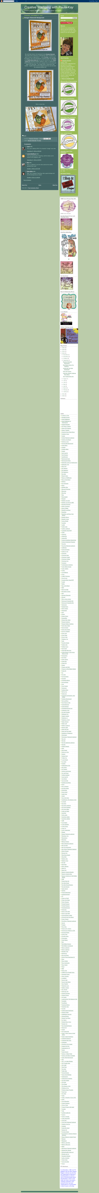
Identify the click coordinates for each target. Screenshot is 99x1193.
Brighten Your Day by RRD (68, 502)
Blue (63, 495)
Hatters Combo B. (66, 725)
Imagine (63, 763)
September (66, 360)
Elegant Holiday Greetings (67, 623)
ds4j (63, 612)
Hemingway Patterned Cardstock (69, 737)
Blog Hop (64, 493)
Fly (62, 672)
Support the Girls (65, 1046)
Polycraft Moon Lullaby (67, 915)
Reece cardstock (65, 947)
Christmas (64, 553)
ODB (63, 879)
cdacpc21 (64, 534)
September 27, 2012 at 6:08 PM (34, 160)
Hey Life (64, 739)
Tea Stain (64, 1069)
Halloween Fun (65, 714)
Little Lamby (64, 815)
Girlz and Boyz (65, 700)
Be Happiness (65, 470)
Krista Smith (64, 792)
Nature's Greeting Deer (67, 874)
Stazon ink (64, 1027)
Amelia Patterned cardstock (68, 437)
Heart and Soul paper (66, 731)
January (65, 391)
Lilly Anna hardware (66, 807)
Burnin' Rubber (65, 508)
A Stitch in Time (65, 415)
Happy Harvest (65, 721)
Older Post (55, 185)
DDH (63, 587)
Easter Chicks (65, 616)
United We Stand (65, 1128)
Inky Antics (64, 767)
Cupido (63, 582)
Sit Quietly (64, 997)
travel (63, 1099)
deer (63, 593)
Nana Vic (64, 868)
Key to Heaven (65, 786)
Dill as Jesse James (66, 599)
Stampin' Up (64, 1023)
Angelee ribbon (65, 449)
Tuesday (64, 1109)
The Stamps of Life (66, 1086)
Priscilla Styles (65, 936)
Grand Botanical (65, 704)
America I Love (65, 441)
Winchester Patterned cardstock (69, 1148)
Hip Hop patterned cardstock (68, 742)
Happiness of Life (66, 719)
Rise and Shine (65, 955)
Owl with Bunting (65, 886)
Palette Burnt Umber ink (32, 60)
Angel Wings (64, 445)
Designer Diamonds (50, 54)
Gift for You (64, 691)
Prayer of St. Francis (66, 928)
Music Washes (65, 866)
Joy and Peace (65, 773)
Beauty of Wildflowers (67, 477)
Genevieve (64, 688)
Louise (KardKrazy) (31, 153)
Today (63, 1095)
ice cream (64, 761)
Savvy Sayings (65, 976)
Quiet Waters (65, 940)
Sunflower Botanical (66, 1038)
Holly (63, 748)
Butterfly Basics (65, 517)
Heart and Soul (65, 729)
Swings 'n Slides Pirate (67, 1053)
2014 (63, 349)
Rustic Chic (64, 970)
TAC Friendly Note (66, 1063)
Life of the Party (65, 797)
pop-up (63, 923)
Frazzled (64, 678)
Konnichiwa (64, 790)
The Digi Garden (65, 1080)
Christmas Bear (65, 555)
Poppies (63, 924)
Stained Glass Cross (66, 1022)
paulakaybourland (66, 894)
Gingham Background (66, 699)
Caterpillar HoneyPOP (67, 530)
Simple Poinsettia (66, 993)
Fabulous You (65, 639)
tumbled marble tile (66, 1112)
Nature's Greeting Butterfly (68, 872)
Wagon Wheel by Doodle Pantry (69, 1137)
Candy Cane (64, 526)
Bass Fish (64, 466)
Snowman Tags (65, 1006)
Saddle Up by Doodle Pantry (68, 972)
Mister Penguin (65, 851)
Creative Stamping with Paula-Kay (48, 7)
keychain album (65, 788)
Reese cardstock (65, 949)
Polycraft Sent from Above (68, 917)
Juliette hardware (65, 775)
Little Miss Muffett (66, 818)
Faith (63, 641)
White (63, 1146)
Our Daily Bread (65, 883)
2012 (63, 353)
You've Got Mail (65, 1161)
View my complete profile (68, 78)
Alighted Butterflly (66, 424)
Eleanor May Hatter (66, 620)
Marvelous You (65, 836)
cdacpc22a (64, 536)
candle (63, 525)
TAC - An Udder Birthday (67, 1061)
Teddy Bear (64, 1071)
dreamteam (64, 610)
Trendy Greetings (66, 1103)
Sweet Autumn (65, 1051)
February (65, 389)
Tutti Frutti (64, 1120)
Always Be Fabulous (66, 428)
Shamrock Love (65, 985)
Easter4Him (64, 618)
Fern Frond (64, 648)
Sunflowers (64, 1042)
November (65, 356)
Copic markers (65, 568)
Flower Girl (64, 663)
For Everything (65, 676)
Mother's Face (65, 860)
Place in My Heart (66, 911)
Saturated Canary (66, 974)
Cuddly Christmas (66, 576)
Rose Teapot (64, 964)
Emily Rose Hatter (66, 625)
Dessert (63, 597)
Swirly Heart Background (67, 1057)
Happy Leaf (64, 723)
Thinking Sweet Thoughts (67, 1090)
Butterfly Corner (65, 519)
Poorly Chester (65, 919)
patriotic (63, 890)
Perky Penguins (65, 902)
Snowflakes (64, 1003)
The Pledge (64, 1084)
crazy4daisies (65, 572)
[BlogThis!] (45, 139)
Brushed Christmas (66, 504)
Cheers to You (65, 551)
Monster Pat (64, 853)
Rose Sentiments (66, 963)
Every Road (64, 635)
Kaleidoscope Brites (66, 782)
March (64, 388)
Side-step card (65, 991)
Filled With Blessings (66, 650)
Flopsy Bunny (65, 659)
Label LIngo (64, 794)
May (64, 384)
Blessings (64, 491)
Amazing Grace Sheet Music (68, 432)
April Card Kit (65, 453)
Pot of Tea (64, 926)
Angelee (63, 447)
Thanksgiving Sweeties (67, 1078)
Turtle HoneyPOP (66, 1118)
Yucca (63, 1163)
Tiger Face (64, 1091)
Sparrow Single (65, 1012)
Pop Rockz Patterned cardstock (69, 921)
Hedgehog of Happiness (67, 733)
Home (40, 185)
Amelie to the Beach (66, 439)
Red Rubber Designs (66, 944)
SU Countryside (65, 1031)
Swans (63, 1050)
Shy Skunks (64, 989)
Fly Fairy (46, 57)
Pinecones (64, 909)
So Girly (63, 1008)
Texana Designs (65, 1072)
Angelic (63, 451)
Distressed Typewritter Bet (68, 602)
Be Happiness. (65, 472)
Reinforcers (64, 953)
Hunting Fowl (65, 756)
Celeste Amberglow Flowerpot (68, 542)
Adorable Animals (66, 417)
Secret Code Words (66, 982)
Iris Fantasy (64, 769)
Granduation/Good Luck (67, 708)
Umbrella (64, 1126)
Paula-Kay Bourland (33, 138)
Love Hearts (64, 822)
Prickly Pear (64, 934)
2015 (63, 347)
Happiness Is (65, 718)
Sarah (28, 146)
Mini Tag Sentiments (66, 847)
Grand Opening (65, 706)
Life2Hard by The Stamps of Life (69, 799)
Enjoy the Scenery (67, 371)
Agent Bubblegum (66, 419)
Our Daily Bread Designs (67, 885)
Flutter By (64, 671)
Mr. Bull (63, 862)
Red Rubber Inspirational (67, 945)
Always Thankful (65, 430)
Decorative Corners (66, 591)
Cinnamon (64, 563)
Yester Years (65, 1159)
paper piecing (65, 888)
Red (63, 942)
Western (64, 1138)
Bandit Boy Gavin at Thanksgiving (69, 462)
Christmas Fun (65, 561)
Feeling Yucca (65, 646)
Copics (63, 570)
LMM (63, 820)
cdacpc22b (64, 538)
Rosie (63, 966)
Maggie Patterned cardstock (68, 834)
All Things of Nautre (66, 426)
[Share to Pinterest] (50, 139)
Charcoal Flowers (66, 549)
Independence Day (66, 765)
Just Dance (64, 778)
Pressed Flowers (65, 932)
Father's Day (64, 644)
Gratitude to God (65, 710)
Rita (28, 162)
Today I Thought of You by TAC (69, 1097)
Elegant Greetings (66, 622)
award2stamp (65, 456)
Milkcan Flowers (65, 841)
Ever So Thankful (66, 631)
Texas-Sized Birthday (66, 1074)
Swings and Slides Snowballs (68, 1055)
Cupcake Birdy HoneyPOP (68, 580)
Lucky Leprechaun (66, 830)
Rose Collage (65, 961)
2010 (63, 395)
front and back (65, 682)
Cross (63, 574)
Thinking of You (65, 1088)
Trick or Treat (65, 1105)
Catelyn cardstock (66, 528)
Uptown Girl (64, 1130)
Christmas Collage (66, 559)
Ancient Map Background (67, 443)
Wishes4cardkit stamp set (67, 1152)
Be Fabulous (64, 468)
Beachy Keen (65, 475)
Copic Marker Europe (66, 566)
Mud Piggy (64, 864)
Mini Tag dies (65, 845)
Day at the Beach (66, 585)
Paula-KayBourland (66, 892)
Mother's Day (65, 858)
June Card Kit (65, 777)
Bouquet (64, 498)
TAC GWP (64, 1065)
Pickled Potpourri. (66, 905)
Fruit (63, 684)
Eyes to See (64, 637)
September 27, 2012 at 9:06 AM (34, 151)
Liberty (63, 796)
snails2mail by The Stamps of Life (69, 999)
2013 (63, 351)
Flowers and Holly (66, 667)
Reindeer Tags (65, 951)
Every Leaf (64, 633)
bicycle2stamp (65, 483)
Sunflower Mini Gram (66, 1040)
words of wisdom (65, 1158)
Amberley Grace (65, 434)
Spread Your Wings (66, 1018)
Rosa (63, 959)
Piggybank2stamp (66, 907)
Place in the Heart (66, 913)
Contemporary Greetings (67, 564)
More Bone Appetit (66, 855)
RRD (63, 968)
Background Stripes (66, 460)
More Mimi (64, 856)
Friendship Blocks (66, 680)
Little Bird (64, 813)
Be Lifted (64, 474)
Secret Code (64, 980)
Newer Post (24, 185)
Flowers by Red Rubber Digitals (69, 669)
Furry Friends (65, 686)
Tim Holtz (64, 1093)
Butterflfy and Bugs (66, 510)
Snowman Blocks (66, 1004)
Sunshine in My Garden (67, 1044)
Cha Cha (64, 544)
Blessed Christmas (66, 489)
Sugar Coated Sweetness (67, 1036)
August (65, 378)
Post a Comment (27, 180)
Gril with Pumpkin (66, 712)
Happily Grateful (65, 716)
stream (63, 1029)
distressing (64, 604)
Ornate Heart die (65, 881)
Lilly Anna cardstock (66, 805)
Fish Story (64, 657)
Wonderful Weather (66, 1156)
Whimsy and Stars (66, 1142)
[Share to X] (47, 139)
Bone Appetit (65, 496)
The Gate (64, 1082)
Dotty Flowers (65, 608)
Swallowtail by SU (66, 1048)
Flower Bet (64, 661)
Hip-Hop (63, 744)
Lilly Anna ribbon (65, 809)
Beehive (63, 481)
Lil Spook (64, 801)
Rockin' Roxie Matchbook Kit (68, 957)
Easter (63, 614)
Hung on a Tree (65, 752)
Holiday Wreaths (65, 746)
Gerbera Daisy (65, 690)
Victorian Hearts (65, 1131)
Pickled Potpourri (65, 904)
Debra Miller (30, 171)
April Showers (65, 455)
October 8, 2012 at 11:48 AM (33, 177)
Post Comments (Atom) (33, 188)
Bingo (63, 485)
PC (62, 896)
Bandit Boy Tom (65, 464)
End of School (65, 627)
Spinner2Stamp (65, 1016)
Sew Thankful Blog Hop (68, 376)
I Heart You (64, 758)
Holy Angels (64, 750)
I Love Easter (65, 759)
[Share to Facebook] (48, 139)
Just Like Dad (65, 780)
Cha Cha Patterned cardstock (68, 545)
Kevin (63, 784)
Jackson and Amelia (66, 771)
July (64, 380)
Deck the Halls (65, 589)
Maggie (63, 832)
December (65, 354)
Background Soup (66, 458)
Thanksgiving (65, 1076)
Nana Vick (64, 870)
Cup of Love (64, 578)
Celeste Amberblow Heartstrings (69, 540)
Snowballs (64, 1001)
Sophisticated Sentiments (67, 1010)
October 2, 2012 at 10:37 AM (33, 168)
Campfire (64, 523)
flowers (63, 665)
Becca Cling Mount (66, 479)
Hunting (63, 754)
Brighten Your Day (66, 500)
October (65, 358)
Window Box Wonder (66, 1150)
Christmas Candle (66, 557)
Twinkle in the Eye (66, 1124)
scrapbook (64, 978)
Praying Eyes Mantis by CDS (68, 930)
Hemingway (64, 735)
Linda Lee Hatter (65, 811)
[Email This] (44, 139)
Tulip (63, 1110)
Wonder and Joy (65, 1154)
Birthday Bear (65, 487)
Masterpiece (64, 837)
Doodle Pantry (65, 606)
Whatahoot (64, 1140)
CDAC (63, 532)
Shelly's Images (65, 987)
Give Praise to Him (66, 702)
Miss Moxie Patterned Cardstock (69, 849)
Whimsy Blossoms (66, 1144)
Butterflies (64, 512)
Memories (64, 839)
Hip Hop (63, 740)
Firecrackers (64, 655)
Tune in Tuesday (65, 1116)
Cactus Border (65, 521)
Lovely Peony (65, 826)
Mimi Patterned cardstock (67, 843)
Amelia (63, 436)
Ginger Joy (64, 693)
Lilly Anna (64, 803)
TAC (63, 1059)
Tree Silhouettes (65, 1101)
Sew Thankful (65, 983)
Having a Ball (65, 727)
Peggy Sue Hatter (66, 900)
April (64, 386)
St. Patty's (64, 1020)
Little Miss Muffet (66, 817)
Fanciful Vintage (65, 642)
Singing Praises (65, 995)
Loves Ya (64, 828)
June (64, 382)
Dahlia (63, 583)
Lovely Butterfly (65, 824)
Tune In (63, 1114)
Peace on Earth (65, 898)
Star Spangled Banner (67, 1025)
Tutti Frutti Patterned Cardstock (69, 1122)
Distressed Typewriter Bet (67, 601)
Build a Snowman (66, 506)
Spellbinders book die (66, 1014)
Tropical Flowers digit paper (68, 1107)
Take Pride (64, 1067)
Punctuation (64, 938)
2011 (63, 394)
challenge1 (64, 547)
